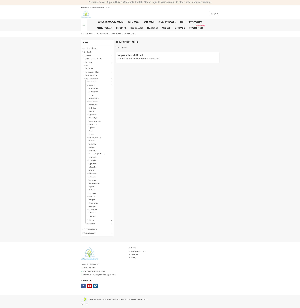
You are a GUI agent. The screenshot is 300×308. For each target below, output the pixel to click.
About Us (86, 7)
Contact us (134, 254)
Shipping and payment (138, 251)
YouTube (89, 286)
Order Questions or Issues (101, 7)
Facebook (83, 286)
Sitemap (133, 258)
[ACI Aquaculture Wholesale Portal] (86, 14)
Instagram (95, 286)
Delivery (133, 248)
